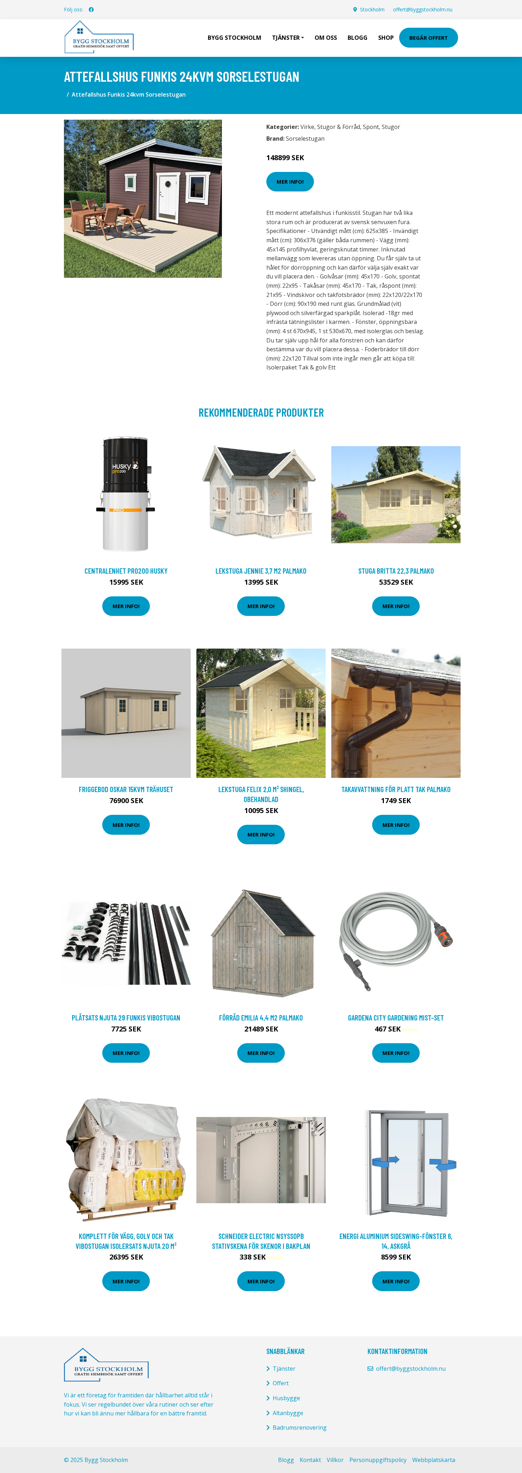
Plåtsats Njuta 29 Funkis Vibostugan (126, 1017)
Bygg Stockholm (234, 38)
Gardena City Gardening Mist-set (396, 1017)
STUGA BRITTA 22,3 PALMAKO (396, 570)
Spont (371, 127)
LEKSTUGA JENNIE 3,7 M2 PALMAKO (261, 570)
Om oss (326, 38)
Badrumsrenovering (300, 1427)
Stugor (391, 127)
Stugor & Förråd (338, 127)
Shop (386, 38)
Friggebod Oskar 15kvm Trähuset (126, 789)
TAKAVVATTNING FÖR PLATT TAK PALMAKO (396, 789)
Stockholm (372, 9)
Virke (307, 127)
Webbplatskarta (433, 1460)
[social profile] (91, 9)
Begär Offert (428, 37)
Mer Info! (290, 181)
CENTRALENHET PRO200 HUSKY (126, 570)
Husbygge (286, 1398)
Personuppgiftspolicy (378, 1460)
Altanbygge (288, 1413)
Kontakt (310, 1460)
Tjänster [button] (286, 38)
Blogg (358, 38)
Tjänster (284, 1368)
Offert (281, 1383)
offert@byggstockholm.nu (422, 9)
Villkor (335, 1460)
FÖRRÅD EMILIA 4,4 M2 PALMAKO (261, 1017)
